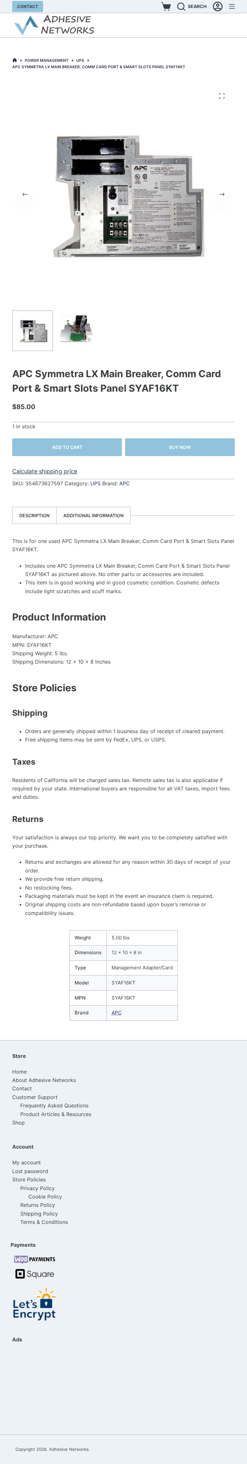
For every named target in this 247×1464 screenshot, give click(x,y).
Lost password (30, 1171)
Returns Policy (37, 1205)
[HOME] (14, 60)
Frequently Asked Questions (54, 1105)
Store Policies (29, 1179)
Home (19, 1071)
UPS (95, 483)
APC (124, 483)
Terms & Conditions (44, 1222)
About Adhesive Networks (44, 1080)
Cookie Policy (45, 1196)
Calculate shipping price (44, 471)
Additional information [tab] (93, 515)
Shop (18, 1122)
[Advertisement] (44, 1388)
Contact (27, 6)
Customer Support (35, 1097)
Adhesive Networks (69, 1449)
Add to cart (67, 447)
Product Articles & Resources (55, 1114)
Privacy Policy (37, 1188)
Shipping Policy (39, 1213)
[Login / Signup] (218, 6)
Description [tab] (34, 515)
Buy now (180, 447)
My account (26, 1162)
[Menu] (232, 6)
